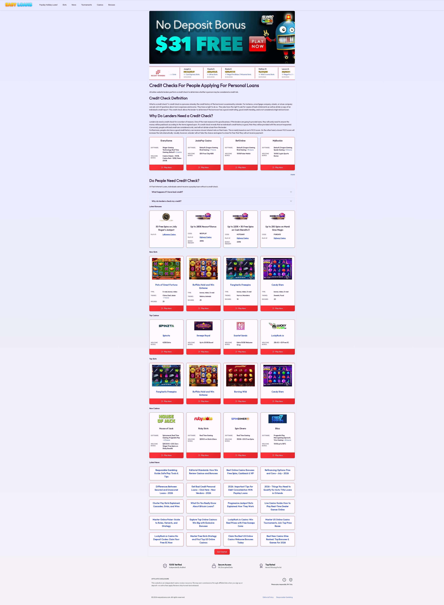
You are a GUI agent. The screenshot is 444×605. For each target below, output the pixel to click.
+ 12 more (288, 150)
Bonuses (111, 5)
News (74, 5)
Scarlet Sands (240, 335)
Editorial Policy (268, 597)
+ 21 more (166, 440)
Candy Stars (278, 284)
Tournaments (86, 5)
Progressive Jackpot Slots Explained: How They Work (240, 505)
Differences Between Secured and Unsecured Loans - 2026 (166, 489)
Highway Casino (205, 237)
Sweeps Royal (203, 335)
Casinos (100, 5)
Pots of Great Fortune (166, 284)
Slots (65, 5)
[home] (19, 8)
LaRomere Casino (169, 234)
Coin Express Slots (180, 74)
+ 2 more (178, 152)
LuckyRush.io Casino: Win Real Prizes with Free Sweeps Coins (240, 522)
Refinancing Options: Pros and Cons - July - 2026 (277, 472)
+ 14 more (250, 150)
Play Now (168, 167)
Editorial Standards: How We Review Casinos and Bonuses (203, 472)
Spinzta (166, 335)
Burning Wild (240, 391)
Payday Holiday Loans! (48, 5)
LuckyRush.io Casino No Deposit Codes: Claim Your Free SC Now (166, 539)
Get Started (222, 552)
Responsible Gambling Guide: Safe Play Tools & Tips (166, 473)
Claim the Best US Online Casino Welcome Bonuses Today (240, 539)
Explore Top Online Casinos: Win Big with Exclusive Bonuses (203, 522)
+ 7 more (213, 150)
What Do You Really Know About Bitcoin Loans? (203, 505)
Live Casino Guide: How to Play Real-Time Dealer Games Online (278, 506)
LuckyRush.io (277, 335)
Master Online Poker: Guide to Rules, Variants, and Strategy (166, 522)
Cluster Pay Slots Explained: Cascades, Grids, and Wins (166, 505)
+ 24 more (287, 440)
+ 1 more (166, 298)
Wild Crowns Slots (254, 74)
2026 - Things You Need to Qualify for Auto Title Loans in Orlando (277, 489)
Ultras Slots (200, 74)
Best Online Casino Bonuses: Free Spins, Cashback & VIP (241, 472)
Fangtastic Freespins (240, 284)
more (293, 174)
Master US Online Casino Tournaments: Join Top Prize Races (278, 522)
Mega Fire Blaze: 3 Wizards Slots (226, 74)
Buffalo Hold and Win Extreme (203, 286)
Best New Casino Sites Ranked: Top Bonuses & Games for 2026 (277, 539)
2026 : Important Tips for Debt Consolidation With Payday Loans (240, 489)
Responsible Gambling (284, 597)
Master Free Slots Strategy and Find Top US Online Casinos (203, 539)
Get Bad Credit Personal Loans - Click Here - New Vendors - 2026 (203, 489)
